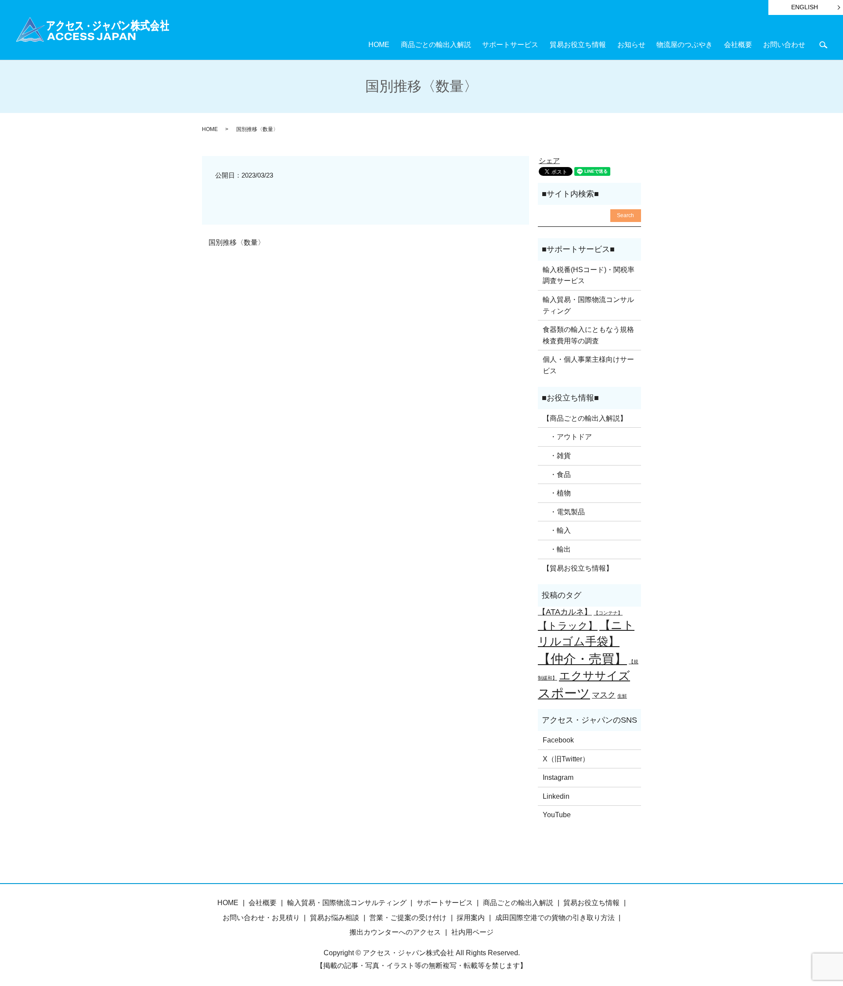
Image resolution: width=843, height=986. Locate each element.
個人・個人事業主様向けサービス (588, 365)
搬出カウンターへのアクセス (395, 932)
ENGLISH (804, 7)
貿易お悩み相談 (334, 917)
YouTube (557, 815)
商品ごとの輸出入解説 (436, 44)
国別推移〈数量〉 (237, 242)
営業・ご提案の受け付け (408, 917)
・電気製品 (564, 512)
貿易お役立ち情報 (578, 44)
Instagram (558, 777)
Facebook (558, 740)
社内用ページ (472, 932)
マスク (604, 695)
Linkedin (556, 796)
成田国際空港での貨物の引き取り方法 (555, 917)
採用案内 (471, 917)
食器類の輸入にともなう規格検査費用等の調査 (588, 335)
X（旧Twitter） (566, 759)
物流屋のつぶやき (684, 44)
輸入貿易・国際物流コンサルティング (588, 305)
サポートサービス (510, 44)
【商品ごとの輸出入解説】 (585, 418)
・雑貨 (557, 455)
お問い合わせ (784, 44)
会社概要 (738, 44)
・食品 (557, 474)
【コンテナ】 (608, 612)
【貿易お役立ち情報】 (578, 568)
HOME (378, 44)
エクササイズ (594, 675)
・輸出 (557, 549)
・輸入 (557, 530)
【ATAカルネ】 (565, 612)
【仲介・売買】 (582, 658)
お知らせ (631, 44)
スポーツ (564, 693)
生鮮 (622, 696)
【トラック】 (568, 625)
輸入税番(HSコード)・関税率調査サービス (588, 275)
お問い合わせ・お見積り (261, 917)
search (823, 44)
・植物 (557, 493)
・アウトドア (567, 436)
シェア (549, 160)
